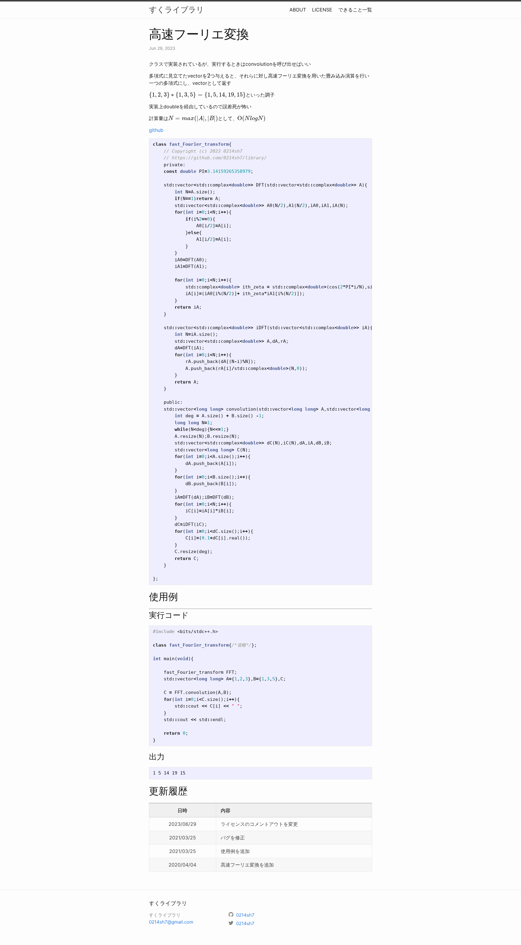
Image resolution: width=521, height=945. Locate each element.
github (156, 130)
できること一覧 (355, 10)
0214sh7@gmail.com (171, 922)
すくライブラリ (176, 9)
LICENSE (322, 10)
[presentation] (208, 76)
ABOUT (297, 10)
